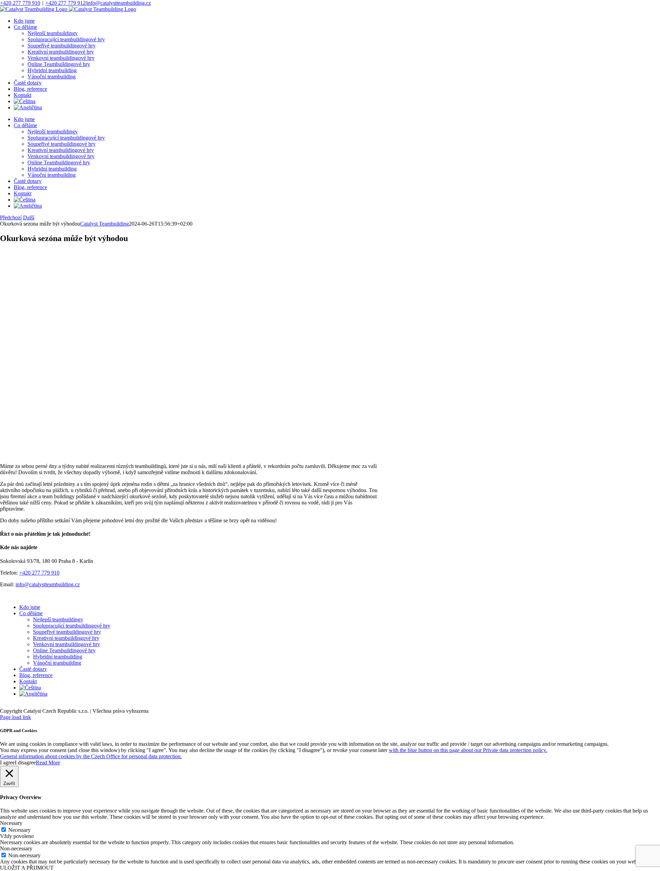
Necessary (19, 830)
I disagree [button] (25, 762)
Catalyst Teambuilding (104, 224)
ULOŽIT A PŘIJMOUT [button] (27, 868)
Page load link (15, 717)
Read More (48, 762)
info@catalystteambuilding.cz (119, 3)
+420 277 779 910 (20, 3)
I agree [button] (7, 762)
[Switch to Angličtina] (28, 107)
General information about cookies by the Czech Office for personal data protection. (91, 756)
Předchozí (11, 217)
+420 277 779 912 (65, 3)
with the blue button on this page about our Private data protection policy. (468, 750)
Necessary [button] (11, 823)
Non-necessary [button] (16, 848)
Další (28, 217)
